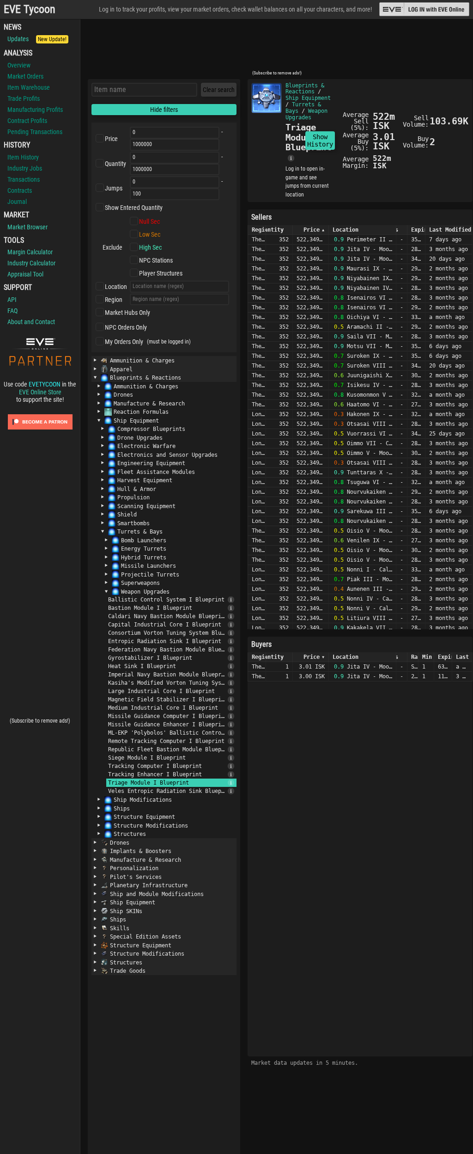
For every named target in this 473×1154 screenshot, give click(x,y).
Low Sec (149, 234)
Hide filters (164, 109)
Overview (18, 65)
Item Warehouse (28, 87)
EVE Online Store (40, 392)
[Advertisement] (277, 47)
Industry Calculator (31, 263)
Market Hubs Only (127, 312)
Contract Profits (27, 120)
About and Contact (31, 321)
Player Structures (160, 273)
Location (116, 286)
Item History (23, 157)
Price (111, 138)
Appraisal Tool (25, 274)
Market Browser (27, 227)
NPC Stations (156, 260)
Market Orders (25, 76)
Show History (320, 140)
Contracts (19, 190)
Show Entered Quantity (134, 207)
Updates (37, 39)
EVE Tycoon (29, 9)
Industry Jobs (24, 168)
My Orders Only (124, 341)
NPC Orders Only (126, 327)
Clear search (219, 89)
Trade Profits (23, 98)
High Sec (150, 247)
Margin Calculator (30, 252)
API (12, 299)
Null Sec (149, 221)
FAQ (12, 310)
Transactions (23, 179)
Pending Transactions (34, 131)
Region (113, 299)
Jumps (113, 188)
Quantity (115, 163)
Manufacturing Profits (35, 109)
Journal (17, 201)
